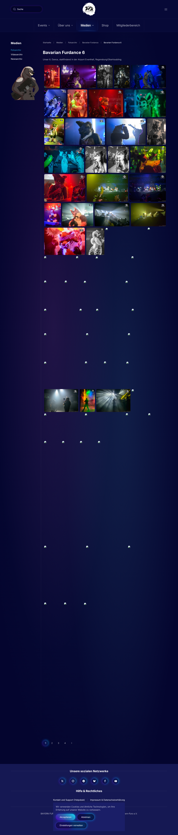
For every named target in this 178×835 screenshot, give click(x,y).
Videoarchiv (17, 54)
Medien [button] (86, 25)
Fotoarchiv (16, 50)
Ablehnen (85, 817)
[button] (166, 9)
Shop (105, 25)
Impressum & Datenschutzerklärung (107, 800)
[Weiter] (71, 743)
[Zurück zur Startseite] (89, 9)
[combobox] (26, 9)
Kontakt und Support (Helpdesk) (69, 800)
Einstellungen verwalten (71, 825)
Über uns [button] (64, 25)
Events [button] (42, 25)
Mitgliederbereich (128, 25)
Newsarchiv (16, 59)
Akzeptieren (65, 817)
